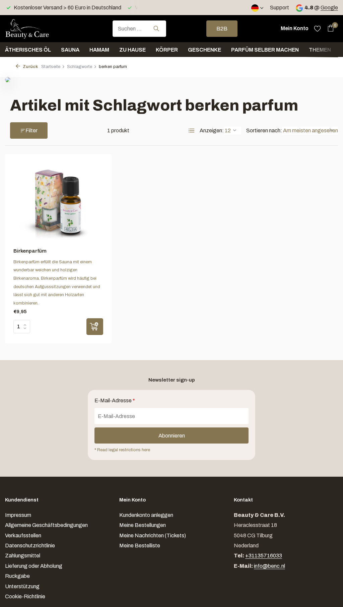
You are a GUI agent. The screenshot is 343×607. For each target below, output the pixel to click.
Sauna (70, 50)
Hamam (99, 50)
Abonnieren (171, 436)
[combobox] (139, 28)
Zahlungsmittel (22, 555)
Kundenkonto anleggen (146, 515)
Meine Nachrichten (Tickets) (152, 535)
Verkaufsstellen (23, 535)
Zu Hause (132, 50)
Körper (167, 50)
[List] (192, 131)
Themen (320, 50)
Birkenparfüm (30, 251)
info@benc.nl (269, 566)
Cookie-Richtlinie (25, 596)
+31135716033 (263, 555)
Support (279, 7)
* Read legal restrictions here (122, 450)
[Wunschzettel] (317, 28)
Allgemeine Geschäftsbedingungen (46, 525)
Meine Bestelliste (139, 545)
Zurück (30, 66)
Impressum (18, 515)
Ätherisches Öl (28, 50)
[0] (329, 28)
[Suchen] (156, 28)
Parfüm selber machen (265, 50)
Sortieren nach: (264, 130)
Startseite (50, 66)
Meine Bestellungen (142, 525)
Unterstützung (22, 586)
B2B (221, 28)
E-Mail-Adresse (114, 400)
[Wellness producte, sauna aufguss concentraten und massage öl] (38, 28)
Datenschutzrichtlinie (30, 545)
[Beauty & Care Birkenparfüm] (58, 202)
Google (329, 7)
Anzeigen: (212, 130)
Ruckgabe (17, 576)
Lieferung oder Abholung (33, 566)
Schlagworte (79, 66)
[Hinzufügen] (94, 326)
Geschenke (204, 50)
